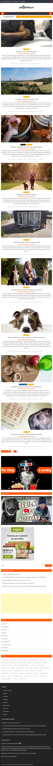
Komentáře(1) (37, 63)
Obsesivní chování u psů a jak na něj (11, 574)
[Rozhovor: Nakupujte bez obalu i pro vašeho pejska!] (26, 128)
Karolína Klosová (23, 206)
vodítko (10, 676)
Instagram (33, 753)
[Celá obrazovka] (50, 523)
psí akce (4, 670)
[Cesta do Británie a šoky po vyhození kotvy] (26, 224)
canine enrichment (33, 659)
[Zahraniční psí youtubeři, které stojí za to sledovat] (26, 271)
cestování (42, 659)
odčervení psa (5, 668)
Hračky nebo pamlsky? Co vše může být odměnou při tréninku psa (18, 583)
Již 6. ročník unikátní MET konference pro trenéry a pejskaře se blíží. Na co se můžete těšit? (24, 577)
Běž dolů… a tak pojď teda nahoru (26, 52)
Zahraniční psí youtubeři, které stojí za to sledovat (26, 290)
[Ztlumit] (48, 523)
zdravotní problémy (6, 678)
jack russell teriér (37, 662)
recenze (22, 673)
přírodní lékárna (5, 673)
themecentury (30, 764)
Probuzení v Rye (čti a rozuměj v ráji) (26, 99)
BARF (20, 659)
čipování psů (22, 678)
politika (36, 668)
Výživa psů (4, 647)
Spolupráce (22, 1)
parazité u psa (20, 668)
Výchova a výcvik (23, 384)
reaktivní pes (14, 673)
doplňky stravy (5, 662)
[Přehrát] (3, 523)
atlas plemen (13, 659)
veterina (4, 676)
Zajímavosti (26, 49)
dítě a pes (13, 662)
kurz (16, 665)
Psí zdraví (4, 629)
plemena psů (29, 668)
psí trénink (38, 670)
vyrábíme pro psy (18, 676)
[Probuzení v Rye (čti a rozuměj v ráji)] (26, 81)
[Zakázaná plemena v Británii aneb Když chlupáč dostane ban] (26, 319)
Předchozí (4, 451)
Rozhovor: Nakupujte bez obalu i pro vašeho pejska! (26, 147)
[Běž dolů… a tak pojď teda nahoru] (26, 33)
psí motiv (25, 670)
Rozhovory (23, 144)
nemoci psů (40, 665)
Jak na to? (4, 624)
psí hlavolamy (17, 670)
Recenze (4, 632)
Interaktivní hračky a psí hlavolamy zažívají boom (26, 387)
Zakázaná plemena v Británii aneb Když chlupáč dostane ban (26, 337)
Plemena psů (5, 627)
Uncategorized (5, 641)
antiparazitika (5, 659)
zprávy (15, 678)
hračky (29, 662)
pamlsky (13, 668)
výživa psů (42, 676)
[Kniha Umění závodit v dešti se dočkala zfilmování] (26, 416)
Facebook (27, 753)
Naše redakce (16, 1)
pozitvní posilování (44, 668)
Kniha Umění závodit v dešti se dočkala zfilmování (26, 434)
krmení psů (4, 665)
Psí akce (5, 714)
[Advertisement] (26, 603)
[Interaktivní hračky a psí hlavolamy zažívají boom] (26, 368)
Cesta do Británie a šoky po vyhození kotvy (26, 242)
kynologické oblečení (24, 665)
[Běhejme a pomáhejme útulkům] (26, 176)
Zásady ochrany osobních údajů (8, 756)
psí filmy (10, 670)
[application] (26, 510)
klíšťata (45, 662)
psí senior (32, 670)
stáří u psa (35, 673)
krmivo (11, 665)
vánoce (26, 676)
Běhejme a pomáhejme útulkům (26, 195)
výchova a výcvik (34, 676)
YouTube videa (21, 753)
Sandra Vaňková (23, 159)
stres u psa (28, 673)
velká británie (43, 673)
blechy (24, 659)
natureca (33, 665)
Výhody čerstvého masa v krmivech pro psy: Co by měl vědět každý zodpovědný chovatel (24, 586)
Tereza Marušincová (26, 63)
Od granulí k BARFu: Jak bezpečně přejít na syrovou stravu (16, 580)
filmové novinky (21, 662)
